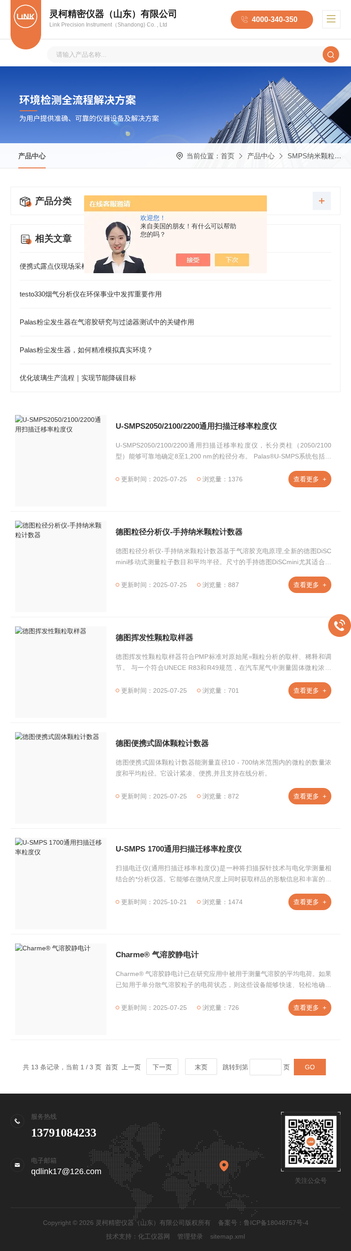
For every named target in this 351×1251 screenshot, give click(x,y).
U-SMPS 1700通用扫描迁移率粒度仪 (179, 849)
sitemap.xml (227, 1236)
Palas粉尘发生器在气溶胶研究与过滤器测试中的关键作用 (107, 322)
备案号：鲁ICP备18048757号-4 (263, 1222)
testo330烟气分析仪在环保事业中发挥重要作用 (91, 294)
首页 (227, 156)
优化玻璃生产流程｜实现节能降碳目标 (78, 378)
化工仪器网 (154, 1236)
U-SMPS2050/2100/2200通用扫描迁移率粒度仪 (196, 426)
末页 (201, 1067)
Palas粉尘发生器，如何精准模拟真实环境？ (86, 350)
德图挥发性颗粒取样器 (154, 637)
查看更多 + (309, 479)
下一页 (162, 1067)
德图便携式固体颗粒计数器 (162, 743)
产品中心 (32, 156)
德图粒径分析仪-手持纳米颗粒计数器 (179, 532)
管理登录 (190, 1236)
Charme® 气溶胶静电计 (157, 954)
